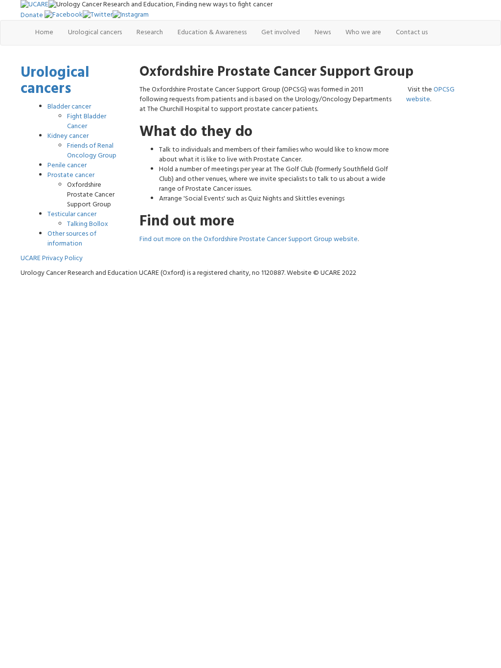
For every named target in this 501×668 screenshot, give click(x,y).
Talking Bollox (87, 224)
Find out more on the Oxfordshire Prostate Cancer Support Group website (248, 239)
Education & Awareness (212, 32)
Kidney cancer (68, 136)
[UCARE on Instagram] (131, 15)
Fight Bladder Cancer (86, 121)
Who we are (363, 32)
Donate (32, 15)
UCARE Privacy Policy (52, 258)
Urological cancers (95, 32)
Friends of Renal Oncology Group (91, 150)
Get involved (280, 32)
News (323, 32)
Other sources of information (71, 238)
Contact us (412, 32)
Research (150, 32)
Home (44, 32)
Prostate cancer (70, 175)
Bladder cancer (69, 106)
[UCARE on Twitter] (98, 15)
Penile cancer (67, 165)
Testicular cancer (71, 214)
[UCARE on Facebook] (64, 15)
